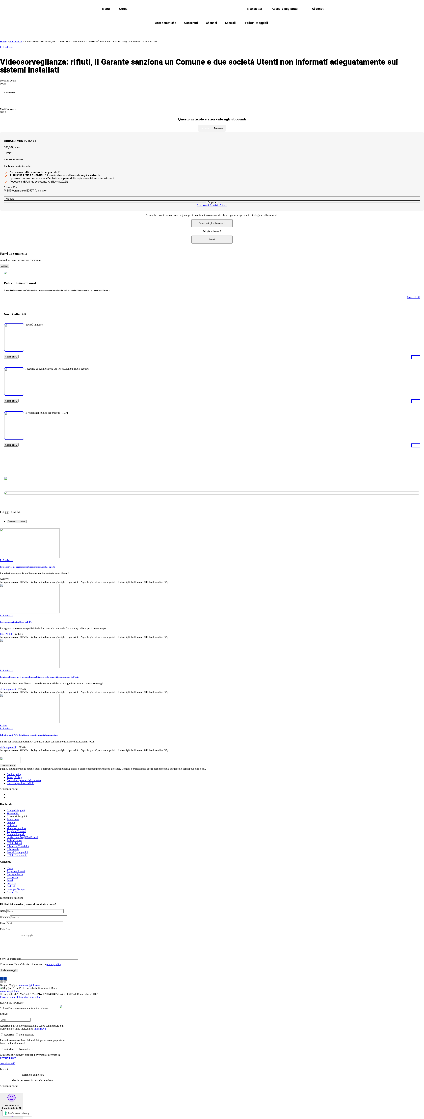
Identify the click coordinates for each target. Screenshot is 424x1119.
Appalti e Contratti (16, 831)
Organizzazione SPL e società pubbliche (205, 30)
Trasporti (267, 30)
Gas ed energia (245, 30)
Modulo (10, 198)
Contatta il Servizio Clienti (212, 205)
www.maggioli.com (29, 985)
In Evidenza (15, 41)
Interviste (11, 883)
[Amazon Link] (415, 357)
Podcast (11, 886)
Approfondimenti (16, 871)
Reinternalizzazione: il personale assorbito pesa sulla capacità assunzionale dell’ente (39, 677)
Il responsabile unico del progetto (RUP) (47, 412)
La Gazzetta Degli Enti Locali (22, 837)
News (10, 868)
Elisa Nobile (6, 634)
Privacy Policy (14, 777)
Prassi (10, 880)
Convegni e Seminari (293, 30)
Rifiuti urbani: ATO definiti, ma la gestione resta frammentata (29, 735)
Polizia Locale (14, 840)
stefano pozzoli (8, 689)
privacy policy (53, 964)
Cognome (5, 917)
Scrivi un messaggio (10, 958)
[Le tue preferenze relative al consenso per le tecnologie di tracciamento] (17, 1113)
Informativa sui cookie (28, 997)
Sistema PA (13, 813)
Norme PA (12, 892)
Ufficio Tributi (14, 843)
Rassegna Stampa (16, 889)
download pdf (7, 1063)
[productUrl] (14, 350)
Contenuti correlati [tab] (16, 521)
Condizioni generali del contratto (24, 780)
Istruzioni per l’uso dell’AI (20, 783)
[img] (61, 1006)
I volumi (11, 822)
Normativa (12, 877)
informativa (40, 1028)
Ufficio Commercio (17, 855)
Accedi (212, 239)
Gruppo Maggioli (16, 810)
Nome (3, 910)
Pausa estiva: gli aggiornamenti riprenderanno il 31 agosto (27, 567)
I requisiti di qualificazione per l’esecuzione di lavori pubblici (57, 368)
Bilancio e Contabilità (18, 846)
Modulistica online (16, 828)
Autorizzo (9, 1034)
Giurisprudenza (15, 874)
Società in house (34, 324)
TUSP (141, 30)
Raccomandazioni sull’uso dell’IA (15, 622)
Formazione (13, 819)
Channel (211, 23)
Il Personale (13, 849)
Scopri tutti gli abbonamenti (212, 223)
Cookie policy (14, 774)
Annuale (205, 128)
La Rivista (12, 825)
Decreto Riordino (163, 30)
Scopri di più (11, 356)
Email (3, 923)
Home (3, 41)
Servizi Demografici (17, 852)
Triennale (218, 128)
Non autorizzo (26, 1034)
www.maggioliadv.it (10, 991)
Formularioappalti (16, 834)
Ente (2, 929)
